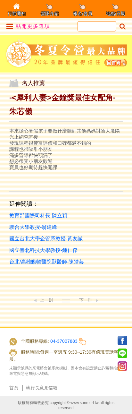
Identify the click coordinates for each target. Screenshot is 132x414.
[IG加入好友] (122, 366)
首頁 (13, 387)
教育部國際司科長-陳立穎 (38, 215)
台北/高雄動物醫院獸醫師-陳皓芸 (46, 261)
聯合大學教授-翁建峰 (33, 227)
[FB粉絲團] (122, 340)
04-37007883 (64, 341)
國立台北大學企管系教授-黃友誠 (46, 238)
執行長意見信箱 (41, 387)
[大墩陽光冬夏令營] (66, 53)
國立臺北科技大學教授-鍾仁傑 (43, 250)
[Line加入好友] (122, 353)
